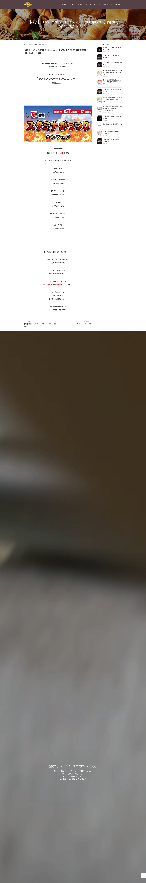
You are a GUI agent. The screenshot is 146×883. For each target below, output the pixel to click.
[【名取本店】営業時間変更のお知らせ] (99, 64)
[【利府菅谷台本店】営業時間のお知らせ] (99, 118)
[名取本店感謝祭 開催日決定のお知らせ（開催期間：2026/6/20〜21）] (99, 100)
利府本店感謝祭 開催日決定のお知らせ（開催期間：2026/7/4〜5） (112, 72)
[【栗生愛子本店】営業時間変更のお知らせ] (99, 91)
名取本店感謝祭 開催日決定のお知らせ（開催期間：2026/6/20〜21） (112, 99)
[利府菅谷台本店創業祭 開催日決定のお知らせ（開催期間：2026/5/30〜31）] (99, 109)
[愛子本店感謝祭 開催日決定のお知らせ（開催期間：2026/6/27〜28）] (99, 82)
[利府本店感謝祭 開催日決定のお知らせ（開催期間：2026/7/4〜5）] (99, 73)
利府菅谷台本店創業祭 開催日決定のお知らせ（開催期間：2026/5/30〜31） (112, 108)
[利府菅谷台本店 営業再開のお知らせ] (99, 125)
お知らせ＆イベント (42, 44)
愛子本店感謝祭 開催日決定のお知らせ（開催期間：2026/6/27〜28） (112, 81)
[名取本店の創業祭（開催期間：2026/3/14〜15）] (99, 133)
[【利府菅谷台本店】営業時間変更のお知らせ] (99, 57)
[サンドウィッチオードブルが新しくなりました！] (99, 49)
